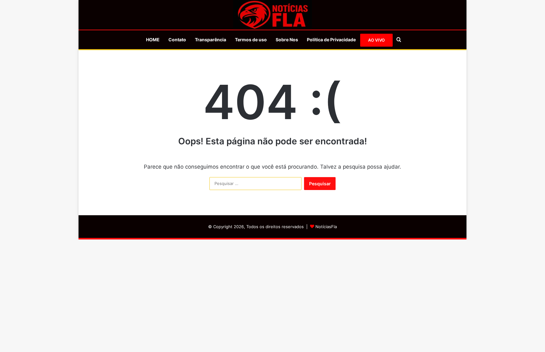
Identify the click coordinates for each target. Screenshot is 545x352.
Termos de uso (251, 39)
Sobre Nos (287, 39)
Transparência (210, 39)
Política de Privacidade (331, 39)
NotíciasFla (326, 226)
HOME (153, 39)
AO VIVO (376, 40)
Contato (177, 39)
